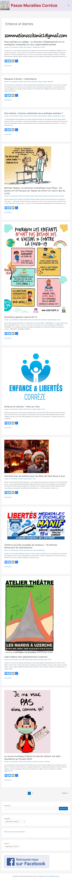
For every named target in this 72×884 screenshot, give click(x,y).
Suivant (65, 793)
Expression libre (36, 319)
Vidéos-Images (42, 81)
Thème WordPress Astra (52, 876)
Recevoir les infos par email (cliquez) (14, 831)
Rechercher (7, 805)
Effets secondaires (24, 196)
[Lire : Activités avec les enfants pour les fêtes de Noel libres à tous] (26, 456)
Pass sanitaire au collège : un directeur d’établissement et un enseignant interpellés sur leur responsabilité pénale (34, 43)
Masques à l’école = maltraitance (20, 79)
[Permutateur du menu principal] (68, 5)
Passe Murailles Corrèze (34, 5)
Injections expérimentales (39, 116)
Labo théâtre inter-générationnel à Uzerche (25, 657)
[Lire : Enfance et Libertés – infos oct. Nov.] (36, 376)
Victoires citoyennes (38, 761)
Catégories (7, 818)
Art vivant (22, 659)
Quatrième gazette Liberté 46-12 (20, 317)
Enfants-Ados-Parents (25, 47)
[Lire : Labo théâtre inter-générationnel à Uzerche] (29, 616)
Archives (6, 843)
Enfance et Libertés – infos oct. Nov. (22, 406)
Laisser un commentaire (11, 47)
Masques (34, 81)
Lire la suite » (8, 65)
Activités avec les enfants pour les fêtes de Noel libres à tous (34, 476)
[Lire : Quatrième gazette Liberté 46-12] (36, 269)
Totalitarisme (36, 47)
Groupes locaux (43, 659)
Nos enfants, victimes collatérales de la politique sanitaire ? (33, 113)
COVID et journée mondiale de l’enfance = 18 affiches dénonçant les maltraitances (30, 546)
